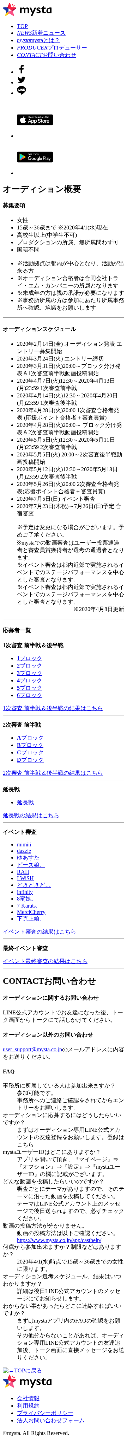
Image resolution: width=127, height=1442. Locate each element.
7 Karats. (27, 906)
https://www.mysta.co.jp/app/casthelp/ (59, 1240)
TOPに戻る (28, 1370)
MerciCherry (31, 912)
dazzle (24, 851)
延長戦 (25, 802)
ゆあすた (28, 857)
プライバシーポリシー (45, 1413)
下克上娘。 (31, 919)
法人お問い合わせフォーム (51, 1420)
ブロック (29, 658)
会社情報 (28, 1398)
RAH (23, 872)
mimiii (24, 844)
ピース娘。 (31, 865)
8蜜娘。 (27, 899)
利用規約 (28, 1406)
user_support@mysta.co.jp (32, 1049)
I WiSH (25, 878)
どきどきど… (34, 885)
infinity (25, 892)
